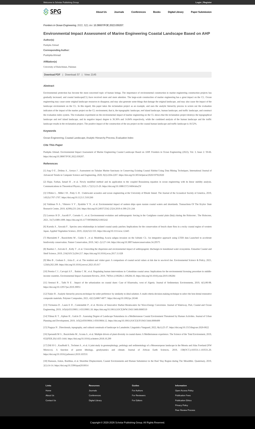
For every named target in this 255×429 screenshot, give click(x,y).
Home (48, 390)
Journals (119, 12)
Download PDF (52, 74)
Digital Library (176, 12)
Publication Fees (183, 395)
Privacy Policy (181, 405)
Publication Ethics (183, 400)
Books (157, 12)
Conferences (138, 12)
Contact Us (51, 400)
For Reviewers (139, 395)
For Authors (137, 390)
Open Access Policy (184, 390)
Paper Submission (201, 12)
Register (207, 2)
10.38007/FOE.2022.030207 (108, 25)
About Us (101, 12)
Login (198, 2)
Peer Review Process (185, 410)
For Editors (137, 400)
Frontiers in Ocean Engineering (59, 25)
